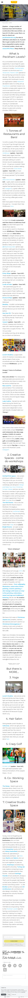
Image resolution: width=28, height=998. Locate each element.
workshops (16, 511)
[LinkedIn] (15, 965)
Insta (11, 525)
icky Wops (7, 273)
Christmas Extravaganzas (11, 624)
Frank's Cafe (14, 73)
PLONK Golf (6, 766)
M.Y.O (21, 571)
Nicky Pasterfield (11, 851)
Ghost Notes (18, 168)
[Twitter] (9, 965)
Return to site (7, 962)
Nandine (5, 304)
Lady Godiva (7, 401)
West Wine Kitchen (9, 180)
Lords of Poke (7, 284)
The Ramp (6, 786)
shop (7, 500)
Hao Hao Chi (7, 313)
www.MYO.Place (8, 48)
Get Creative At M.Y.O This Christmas (13, 953)
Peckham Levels (12, 909)
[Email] (20, 965)
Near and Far (7, 386)
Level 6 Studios (8, 355)
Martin (8, 858)
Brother (5, 887)
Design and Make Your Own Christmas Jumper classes (13, 487)
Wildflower (6, 153)
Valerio (15, 858)
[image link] (14, 2)
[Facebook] (4, 965)
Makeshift (20, 81)
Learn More (23, 992)
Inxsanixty (9, 849)
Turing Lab (21, 867)
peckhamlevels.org (9, 37)
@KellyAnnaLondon (9, 247)
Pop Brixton (6, 86)
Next (4, 956)
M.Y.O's (8, 17)
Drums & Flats (7, 298)
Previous (5, 950)
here (12, 206)
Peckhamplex (19, 68)
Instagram (8, 188)
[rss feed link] (5, 970)
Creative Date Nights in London (12, 958)
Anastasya (10, 865)
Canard (5, 322)
